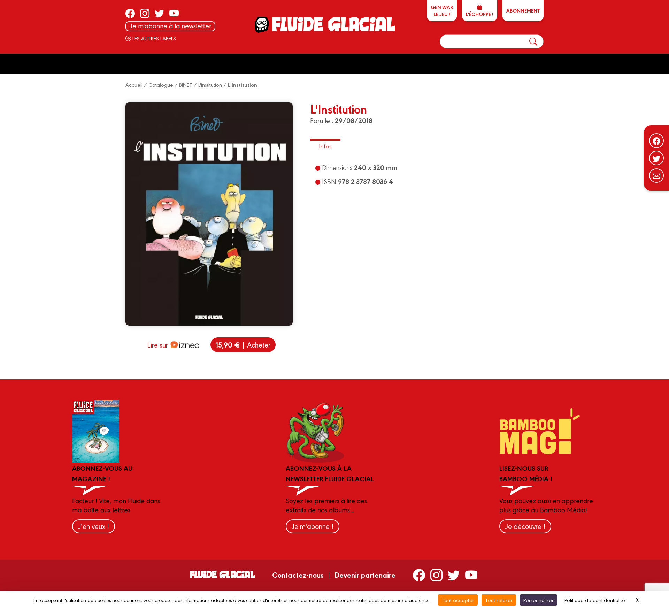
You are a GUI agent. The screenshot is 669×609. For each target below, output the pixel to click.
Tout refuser (499, 599)
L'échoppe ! (479, 13)
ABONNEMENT (523, 10)
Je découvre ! (525, 526)
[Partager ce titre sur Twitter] (656, 158)
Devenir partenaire (364, 574)
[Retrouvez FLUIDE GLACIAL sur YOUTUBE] (174, 13)
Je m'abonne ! (312, 526)
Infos (325, 146)
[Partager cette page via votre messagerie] (656, 175)
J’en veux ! (93, 526)
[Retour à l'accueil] (333, 24)
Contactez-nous (298, 574)
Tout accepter (457, 599)
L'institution (210, 84)
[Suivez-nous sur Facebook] (656, 141)
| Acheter (243, 344)
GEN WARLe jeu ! (442, 10)
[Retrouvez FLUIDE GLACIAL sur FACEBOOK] (130, 13)
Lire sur (157, 344)
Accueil (134, 84)
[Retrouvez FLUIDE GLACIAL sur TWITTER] (159, 13)
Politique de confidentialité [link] (594, 599)
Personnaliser (538, 599)
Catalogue (160, 84)
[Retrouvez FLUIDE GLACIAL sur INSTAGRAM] (144, 13)
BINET (185, 84)
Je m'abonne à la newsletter (170, 25)
